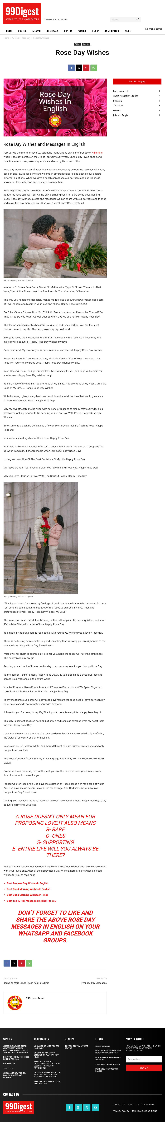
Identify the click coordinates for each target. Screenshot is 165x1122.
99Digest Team (35, 998)
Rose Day (26, 38)
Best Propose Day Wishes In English (27, 883)
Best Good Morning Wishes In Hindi (27, 894)
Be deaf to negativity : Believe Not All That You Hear (46, 1055)
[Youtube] (95, 1107)
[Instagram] (78, 1107)
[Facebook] (71, 68)
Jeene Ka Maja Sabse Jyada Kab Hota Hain (26, 983)
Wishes (15, 38)
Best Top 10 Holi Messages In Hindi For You (31, 900)
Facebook (77, 933)
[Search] (138, 19)
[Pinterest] (86, 68)
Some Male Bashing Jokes (107, 1064)
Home (6, 38)
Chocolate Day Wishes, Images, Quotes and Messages (14, 1075)
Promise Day (9, 1064)
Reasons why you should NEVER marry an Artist (108, 1052)
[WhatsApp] (93, 68)
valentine (97, 152)
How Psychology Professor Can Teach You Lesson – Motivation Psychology (47, 1065)
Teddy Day (8, 1068)
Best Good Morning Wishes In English (28, 889)
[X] (79, 68)
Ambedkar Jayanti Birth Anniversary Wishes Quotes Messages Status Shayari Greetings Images (15, 1049)
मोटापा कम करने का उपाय (102, 1046)
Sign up (144, 1068)
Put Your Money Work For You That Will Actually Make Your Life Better (47, 1075)
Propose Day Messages (94, 983)
